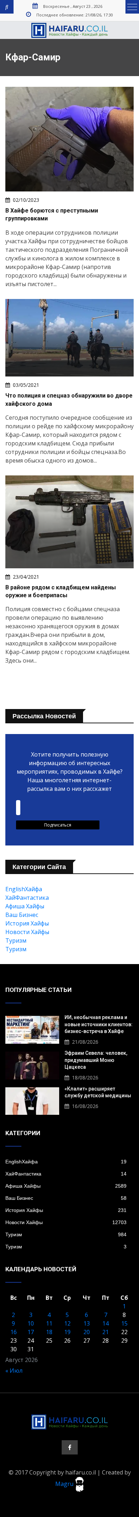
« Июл (13, 1370)
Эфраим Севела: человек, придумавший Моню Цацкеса (96, 1060)
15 (124, 1323)
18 (49, 1332)
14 (105, 1323)
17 (30, 1332)
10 (30, 1323)
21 (105, 1332)
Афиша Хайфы (24, 906)
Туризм (15, 940)
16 (13, 1332)
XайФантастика (27, 898)
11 (49, 1323)
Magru (65, 1484)
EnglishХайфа (23, 889)
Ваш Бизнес (21, 915)
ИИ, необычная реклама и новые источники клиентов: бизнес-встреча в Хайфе (99, 1024)
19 (67, 1332)
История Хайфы (27, 923)
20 (86, 1332)
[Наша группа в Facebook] (70, 1447)
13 (86, 1323)
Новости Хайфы (27, 932)
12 (67, 1323)
